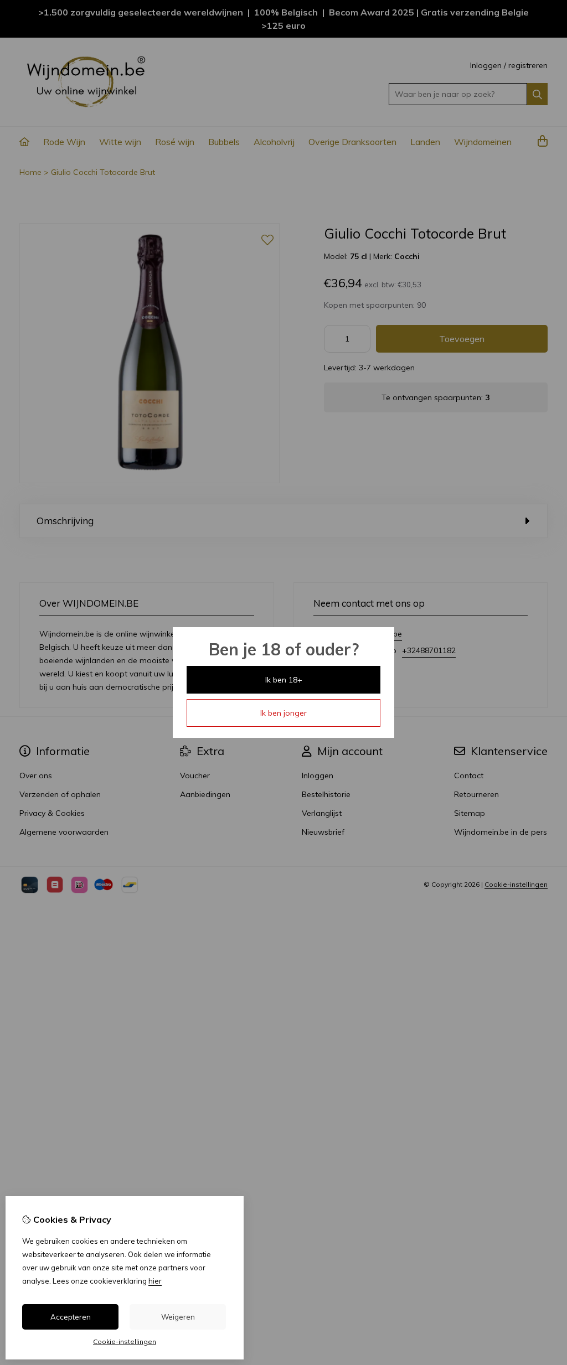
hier (155, 1280)
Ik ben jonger (283, 713)
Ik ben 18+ (283, 680)
